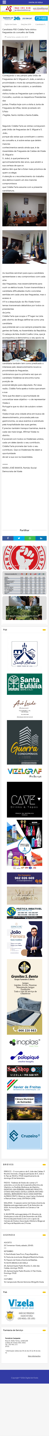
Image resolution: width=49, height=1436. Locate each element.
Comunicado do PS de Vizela (15, 565)
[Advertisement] (24, 500)
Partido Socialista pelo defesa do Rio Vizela (21, 616)
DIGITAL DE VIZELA (36, 2)
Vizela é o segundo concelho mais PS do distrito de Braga (24, 589)
